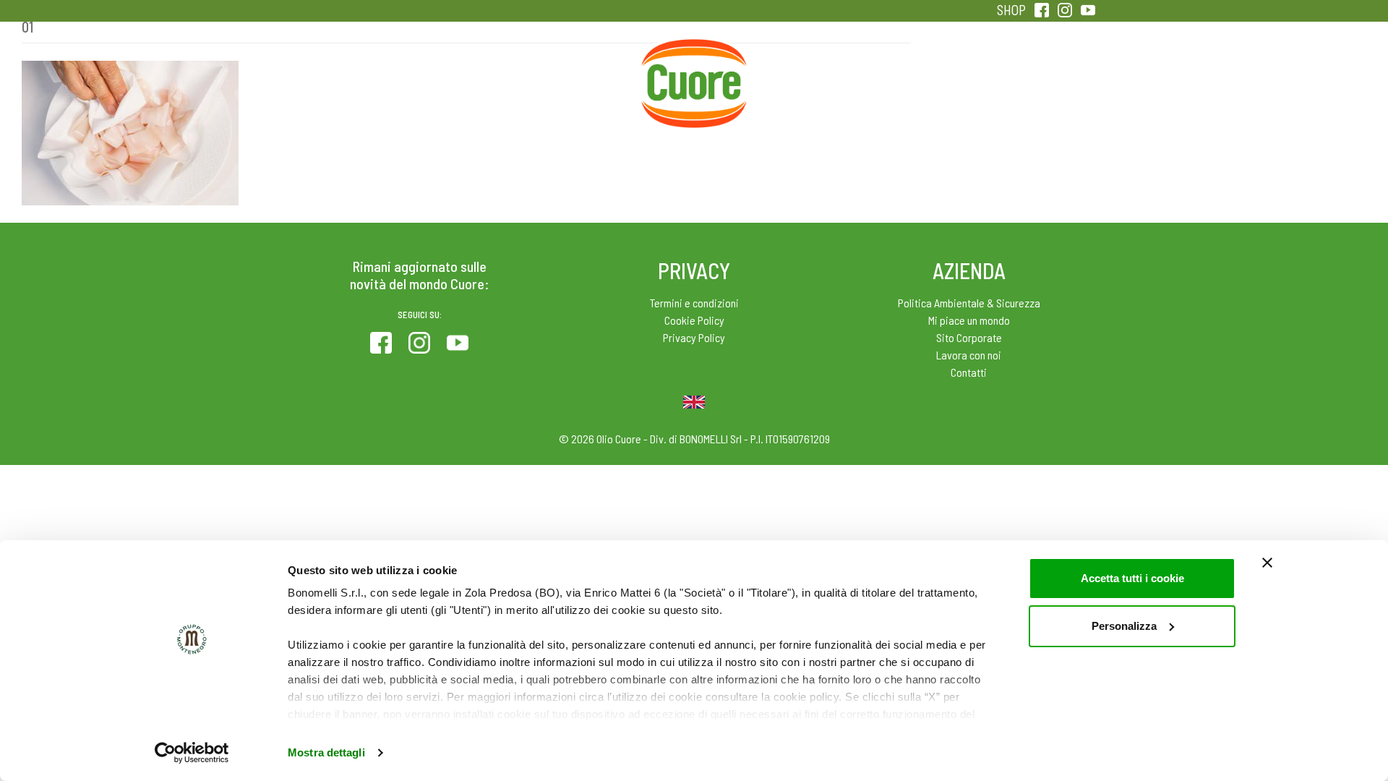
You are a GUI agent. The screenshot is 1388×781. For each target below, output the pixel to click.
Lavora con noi (968, 355)
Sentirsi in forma (1038, 72)
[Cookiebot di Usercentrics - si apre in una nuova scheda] (192, 753)
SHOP (1011, 9)
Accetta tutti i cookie (1132, 578)
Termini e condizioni (694, 303)
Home (694, 56)
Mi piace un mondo (969, 320)
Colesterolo (464, 72)
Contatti (969, 372)
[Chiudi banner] (1267, 563)
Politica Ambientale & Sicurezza (969, 303)
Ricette (579, 72)
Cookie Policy (694, 320)
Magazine (808, 72)
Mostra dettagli (326, 752)
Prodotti (350, 72)
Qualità (923, 72)
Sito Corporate (969, 337)
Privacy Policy (694, 337)
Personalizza (1124, 626)
